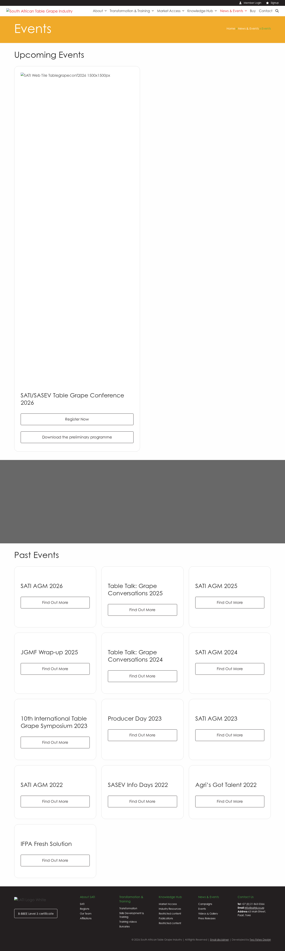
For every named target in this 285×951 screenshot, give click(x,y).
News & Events (248, 28)
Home (231, 28)
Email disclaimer (219, 939)
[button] (277, 11)
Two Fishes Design (260, 939)
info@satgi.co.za (254, 907)
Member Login (252, 2)
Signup (275, 2)
